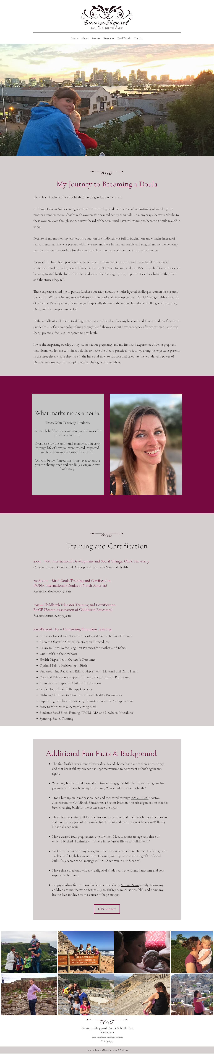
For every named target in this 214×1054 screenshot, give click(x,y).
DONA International (49, 585)
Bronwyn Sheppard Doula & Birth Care (107, 1028)
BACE (38, 609)
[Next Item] (207, 973)
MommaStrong (131, 885)
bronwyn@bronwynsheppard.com (107, 1036)
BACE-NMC (140, 798)
